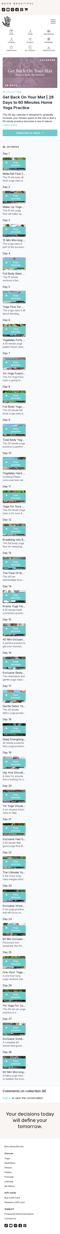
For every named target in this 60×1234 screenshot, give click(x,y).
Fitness (8, 1167)
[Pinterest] (21, 9)
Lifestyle (8, 1181)
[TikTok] (3, 9)
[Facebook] (17, 9)
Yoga (7, 1158)
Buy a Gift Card (12, 1197)
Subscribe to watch (28, 133)
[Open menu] (53, 21)
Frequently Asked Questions (19, 1214)
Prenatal (9, 1177)
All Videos (9, 1186)
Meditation (10, 1163)
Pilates (8, 1172)
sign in (7, 1098)
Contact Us (10, 1218)
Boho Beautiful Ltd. (14, 1146)
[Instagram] (12, 9)
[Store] (26, 9)
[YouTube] (8, 9)
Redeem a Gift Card (14, 1202)
